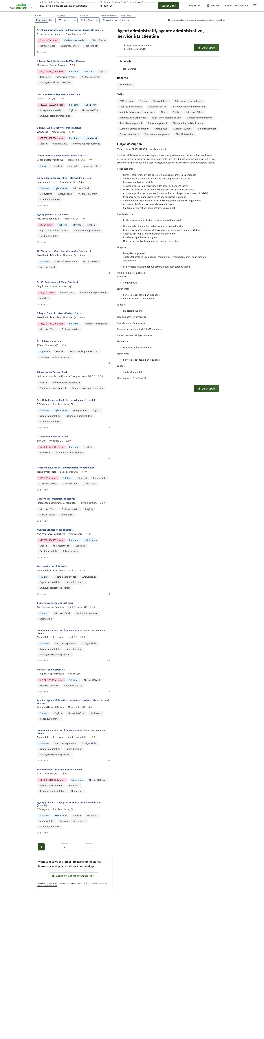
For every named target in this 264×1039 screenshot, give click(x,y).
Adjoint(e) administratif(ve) (51, 669)
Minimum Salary (108, 15)
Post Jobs (216, 5)
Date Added (126, 15)
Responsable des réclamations (52, 566)
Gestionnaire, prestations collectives (56, 498)
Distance (61, 15)
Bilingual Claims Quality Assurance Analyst (59, 127)
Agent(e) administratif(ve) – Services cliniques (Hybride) (66, 400)
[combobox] (66, 5)
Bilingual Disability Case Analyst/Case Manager (61, 61)
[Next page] (89, 846)
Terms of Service (86, 883)
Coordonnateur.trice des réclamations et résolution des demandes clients (71, 632)
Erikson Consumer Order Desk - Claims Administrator (64, 178)
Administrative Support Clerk (52, 372)
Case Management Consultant (52, 436)
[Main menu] (255, 6)
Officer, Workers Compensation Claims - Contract (62, 155)
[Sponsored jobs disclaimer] (228, 20)
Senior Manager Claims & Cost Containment (59, 769)
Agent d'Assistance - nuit (49, 341)
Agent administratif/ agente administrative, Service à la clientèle (70, 30)
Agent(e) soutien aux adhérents (53, 214)
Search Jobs (168, 5)
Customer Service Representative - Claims (58, 94)
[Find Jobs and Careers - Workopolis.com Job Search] (21, 5)
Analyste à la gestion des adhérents (55, 529)
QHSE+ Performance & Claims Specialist (57, 282)
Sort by (37, 15)
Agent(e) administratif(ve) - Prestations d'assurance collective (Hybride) (69, 804)
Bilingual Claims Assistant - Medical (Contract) (60, 313)
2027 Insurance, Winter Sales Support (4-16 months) (64, 251)
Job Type (83, 15)
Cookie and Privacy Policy (47, 886)
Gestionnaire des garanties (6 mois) (55, 603)
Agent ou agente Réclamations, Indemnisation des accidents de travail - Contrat (73, 702)
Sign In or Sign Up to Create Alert (75, 876)
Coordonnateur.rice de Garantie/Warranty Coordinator (65, 467)
